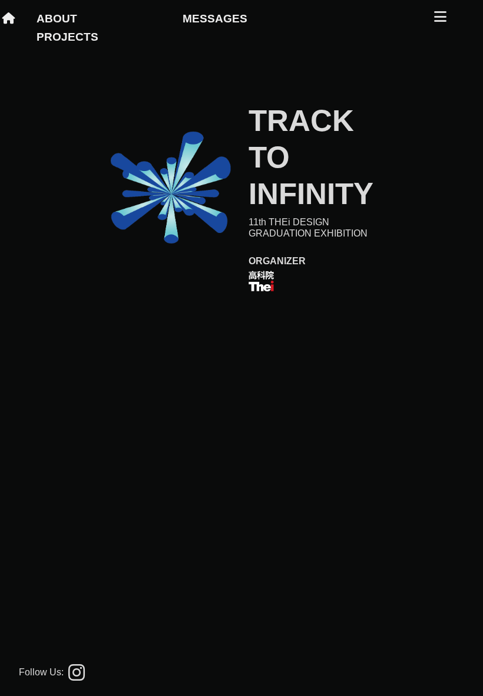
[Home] (15, 18)
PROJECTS (67, 37)
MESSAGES (215, 18)
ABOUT (57, 18)
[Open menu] (440, 16)
